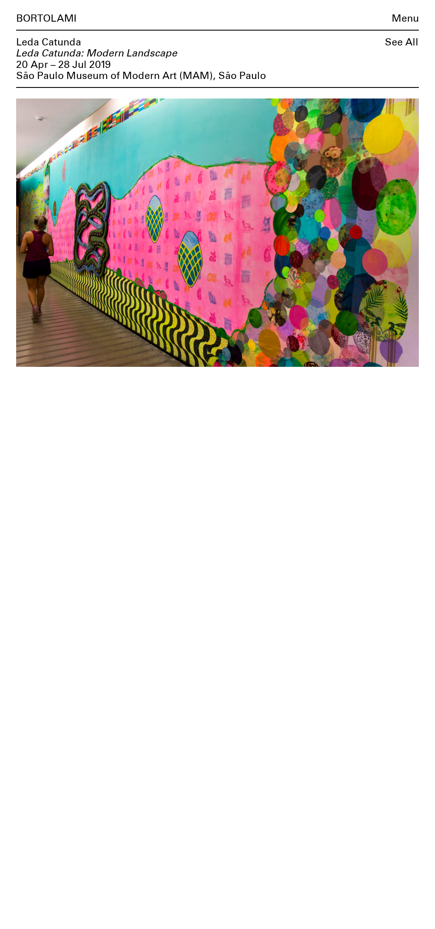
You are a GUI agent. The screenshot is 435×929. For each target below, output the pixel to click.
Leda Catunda (48, 42)
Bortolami (46, 19)
